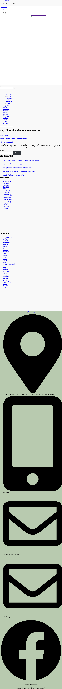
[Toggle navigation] (0, 86)
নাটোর (5, 93)
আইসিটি (5, 114)
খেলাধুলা (5, 111)
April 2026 (6, 189)
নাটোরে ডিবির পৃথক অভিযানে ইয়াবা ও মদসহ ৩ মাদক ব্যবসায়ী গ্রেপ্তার (21, 160)
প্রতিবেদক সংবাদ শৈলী (9, 264)
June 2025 (6, 207)
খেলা (4, 248)
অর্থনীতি (5, 239)
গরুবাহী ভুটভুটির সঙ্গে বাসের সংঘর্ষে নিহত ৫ (14, 175)
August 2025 (7, 203)
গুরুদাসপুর (9, 95)
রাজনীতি (5, 279)
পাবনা (4, 262)
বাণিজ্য (5, 113)
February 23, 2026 (5, 142)
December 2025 (8, 196)
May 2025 (6, 208)
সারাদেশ (5, 123)
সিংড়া (7, 105)
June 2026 (6, 185)
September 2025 (8, 201)
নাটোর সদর (9, 98)
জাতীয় (5, 107)
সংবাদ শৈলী (3, 10)
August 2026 (7, 182)
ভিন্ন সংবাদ (6, 116)
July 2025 (6, 205)
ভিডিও (5, 121)
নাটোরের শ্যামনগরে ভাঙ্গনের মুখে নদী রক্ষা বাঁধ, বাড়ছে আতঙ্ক (19, 172)
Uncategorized (7, 237)
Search (2, 150)
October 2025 (7, 199)
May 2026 (6, 187)
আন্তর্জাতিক (6, 109)
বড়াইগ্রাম (8, 100)
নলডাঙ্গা (8, 96)
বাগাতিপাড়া (9, 102)
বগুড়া (4, 268)
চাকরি (4, 254)
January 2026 (7, 194)
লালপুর (8, 104)
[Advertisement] (31, 220)
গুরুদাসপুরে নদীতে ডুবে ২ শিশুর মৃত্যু (12, 164)
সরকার (5, 284)
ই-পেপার (5, 118)
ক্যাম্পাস (5, 246)
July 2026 (6, 183)
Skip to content (4, 1)
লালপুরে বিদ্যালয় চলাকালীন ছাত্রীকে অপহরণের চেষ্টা (17, 168)
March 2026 (6, 191)
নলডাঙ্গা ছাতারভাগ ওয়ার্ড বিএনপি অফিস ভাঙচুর (13, 139)
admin (13, 142)
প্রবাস (4, 266)
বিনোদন (5, 120)
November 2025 (8, 198)
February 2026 (7, 192)
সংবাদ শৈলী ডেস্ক (7, 282)
